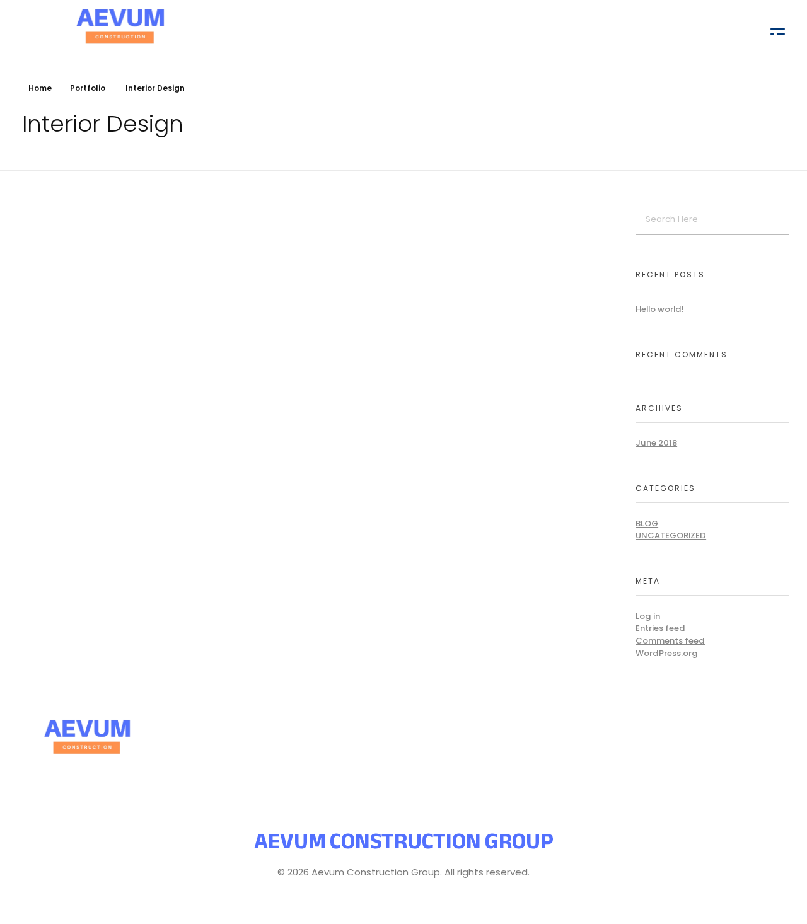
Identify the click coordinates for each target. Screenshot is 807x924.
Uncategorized (671, 535)
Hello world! (660, 309)
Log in (648, 616)
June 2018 (656, 443)
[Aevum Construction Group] (169, 733)
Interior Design (51, 369)
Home (40, 88)
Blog (647, 523)
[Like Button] (161, 336)
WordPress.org (667, 653)
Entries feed (660, 628)
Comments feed (670, 641)
